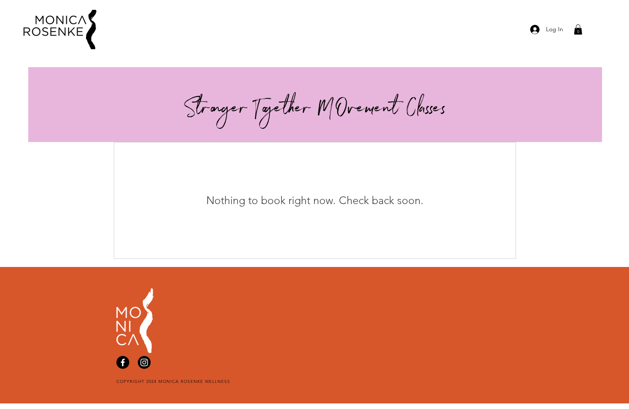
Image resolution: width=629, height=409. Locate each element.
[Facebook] (122, 362)
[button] (578, 29)
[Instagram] (144, 362)
